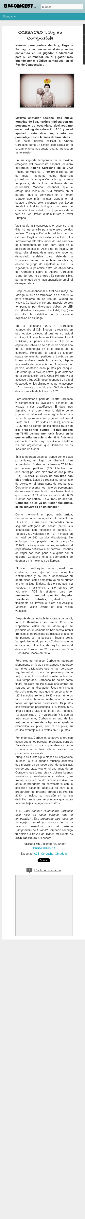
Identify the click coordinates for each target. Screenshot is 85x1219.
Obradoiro (61, 853)
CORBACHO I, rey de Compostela (40, 35)
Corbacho (47, 853)
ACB (37, 853)
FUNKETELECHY (44, 848)
